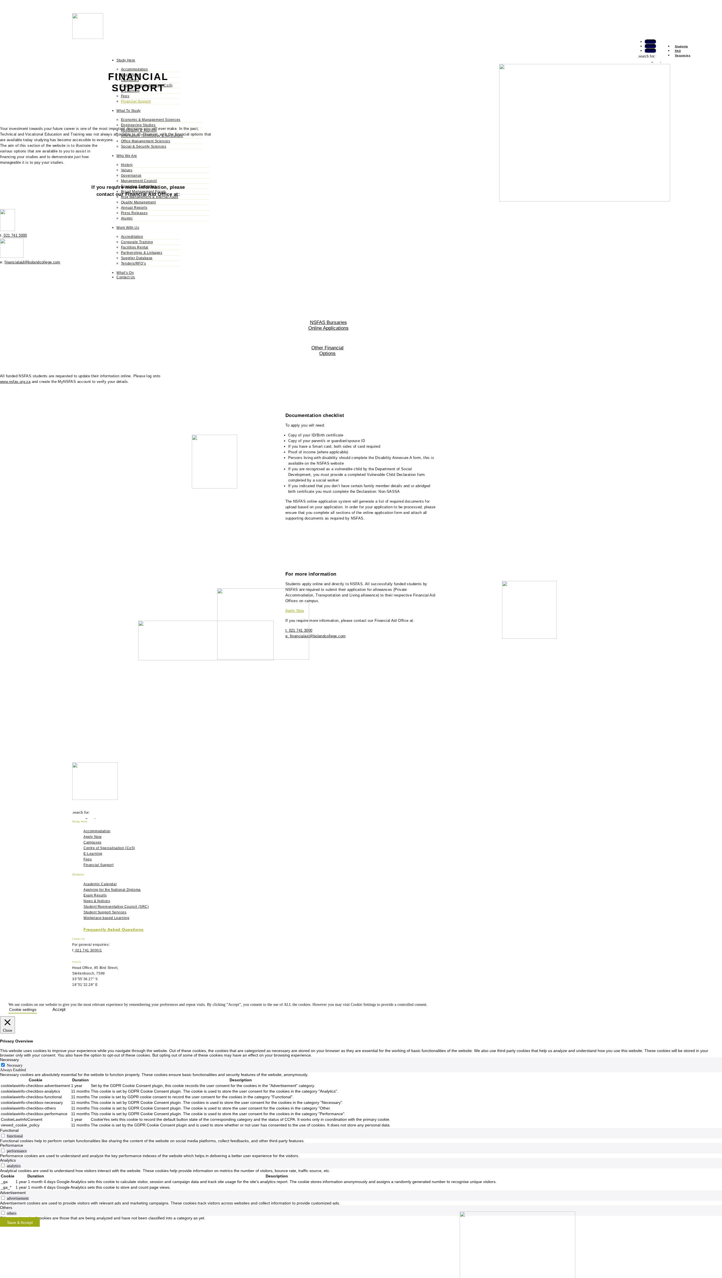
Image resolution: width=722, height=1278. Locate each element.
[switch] (3, 1135)
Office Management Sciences (145, 141)
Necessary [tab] (9, 1059)
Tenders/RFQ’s (133, 263)
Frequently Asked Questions (113, 929)
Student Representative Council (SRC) (116, 907)
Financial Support (136, 101)
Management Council (139, 181)
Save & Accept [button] (20, 1222)
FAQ (678, 50)
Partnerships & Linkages (141, 253)
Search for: (647, 56)
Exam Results (95, 895)
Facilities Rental (134, 247)
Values (127, 170)
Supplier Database (137, 258)
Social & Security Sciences (143, 146)
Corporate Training (137, 242)
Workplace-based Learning (106, 918)
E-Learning (92, 854)
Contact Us (125, 277)
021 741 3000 (15, 235)
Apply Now (92, 837)
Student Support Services (104, 912)
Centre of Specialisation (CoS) (109, 848)
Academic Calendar (100, 884)
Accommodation (134, 69)
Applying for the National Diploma (112, 890)
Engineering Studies (138, 125)
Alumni (127, 218)
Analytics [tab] (8, 1160)
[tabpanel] (361, 1100)
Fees (125, 96)
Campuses (92, 842)
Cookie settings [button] (22, 1009)
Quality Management (138, 202)
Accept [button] (58, 1009)
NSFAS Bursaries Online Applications (328, 325)
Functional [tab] (9, 1130)
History (127, 165)
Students (681, 46)
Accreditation (132, 237)
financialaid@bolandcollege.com (32, 262)
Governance (131, 176)
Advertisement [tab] (13, 1192)
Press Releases (134, 213)
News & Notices (96, 901)
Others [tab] (6, 1207)
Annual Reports (134, 208)
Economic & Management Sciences (150, 120)
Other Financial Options (327, 350)
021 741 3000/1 (88, 950)
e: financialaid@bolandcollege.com (315, 636)
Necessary (15, 1065)
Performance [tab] (11, 1145)
